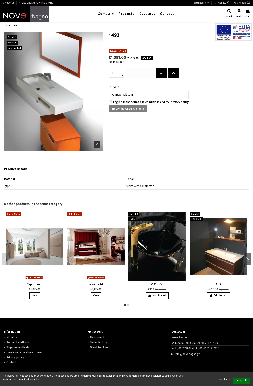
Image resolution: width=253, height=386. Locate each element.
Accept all (241, 380)
